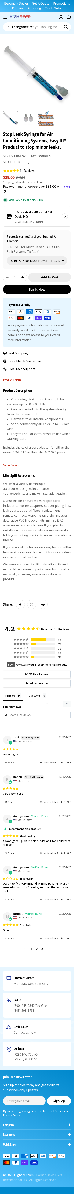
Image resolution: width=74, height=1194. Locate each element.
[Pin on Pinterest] (43, 604)
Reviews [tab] (10, 695)
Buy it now (37, 289)
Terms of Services (54, 1111)
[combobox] (37, 26)
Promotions (61, 3)
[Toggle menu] (5, 17)
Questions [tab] (35, 695)
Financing (34, 8)
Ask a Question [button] (38, 683)
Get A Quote (40, 3)
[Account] (61, 17)
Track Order (53, 8)
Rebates (18, 8)
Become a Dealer (16, 3)
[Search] (65, 27)
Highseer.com (24, 1175)
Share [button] (10, 762)
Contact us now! (25, 1032)
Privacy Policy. (11, 1115)
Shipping (8, 182)
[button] (63, 762)
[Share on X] (31, 604)
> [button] (49, 948)
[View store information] (65, 216)
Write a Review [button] (38, 674)
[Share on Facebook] (20, 604)
